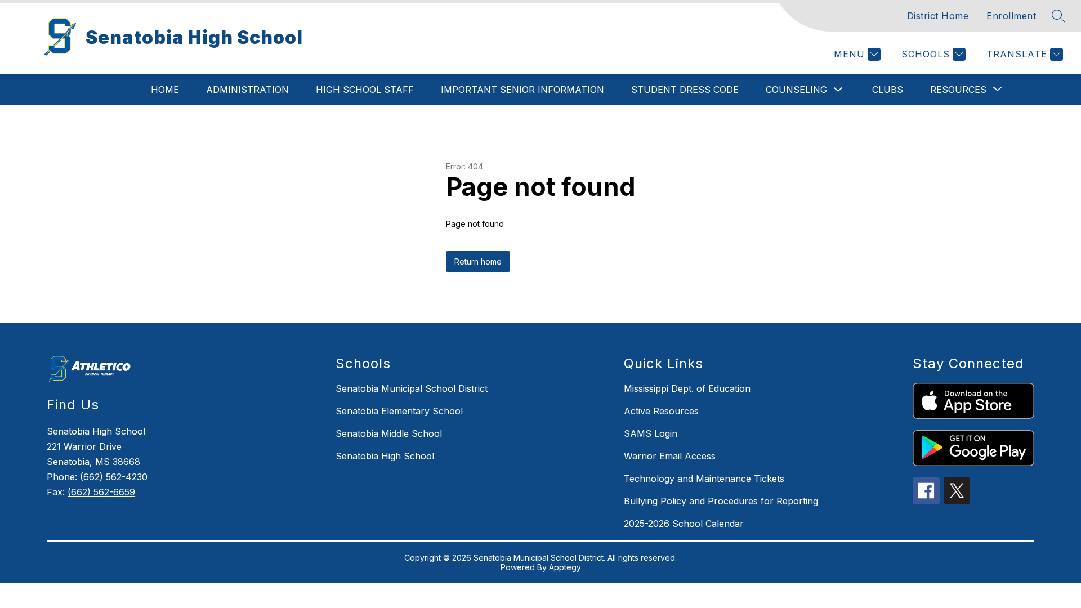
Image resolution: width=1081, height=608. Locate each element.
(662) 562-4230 (114, 476)
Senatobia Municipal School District (412, 388)
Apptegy (565, 567)
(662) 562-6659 (101, 492)
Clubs (887, 89)
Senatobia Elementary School (399, 411)
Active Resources (661, 411)
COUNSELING (796, 89)
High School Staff (365, 89)
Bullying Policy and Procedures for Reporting (721, 501)
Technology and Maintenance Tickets (704, 478)
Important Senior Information (522, 89)
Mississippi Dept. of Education (687, 388)
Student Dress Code (685, 89)
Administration (247, 89)
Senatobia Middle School (389, 433)
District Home (938, 15)
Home (165, 89)
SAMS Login (650, 433)
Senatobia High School (385, 456)
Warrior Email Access (670, 456)
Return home (478, 261)
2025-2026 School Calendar (684, 523)
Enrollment (1011, 15)
